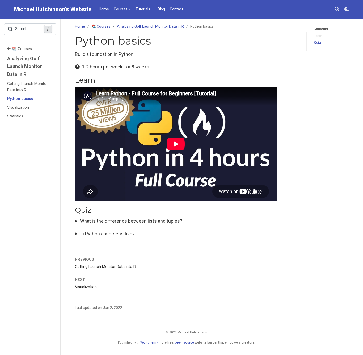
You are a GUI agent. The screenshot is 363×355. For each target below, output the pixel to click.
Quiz (317, 42)
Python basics (20, 98)
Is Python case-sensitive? (107, 233)
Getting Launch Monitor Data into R (27, 86)
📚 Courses (22, 49)
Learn (318, 36)
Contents (321, 29)
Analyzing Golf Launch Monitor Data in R (24, 66)
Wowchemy (149, 342)
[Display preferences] (346, 9)
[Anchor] (99, 79)
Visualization (18, 107)
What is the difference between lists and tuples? (131, 221)
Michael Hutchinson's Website (53, 9)
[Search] (337, 9)
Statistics (15, 116)
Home (80, 26)
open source (184, 342)
